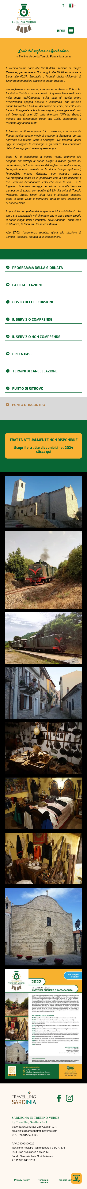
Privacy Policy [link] (22, 1180)
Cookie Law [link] (65, 1180)
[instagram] (69, 1098)
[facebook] (59, 1098)
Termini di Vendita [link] (43, 1181)
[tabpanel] (43, 53)
